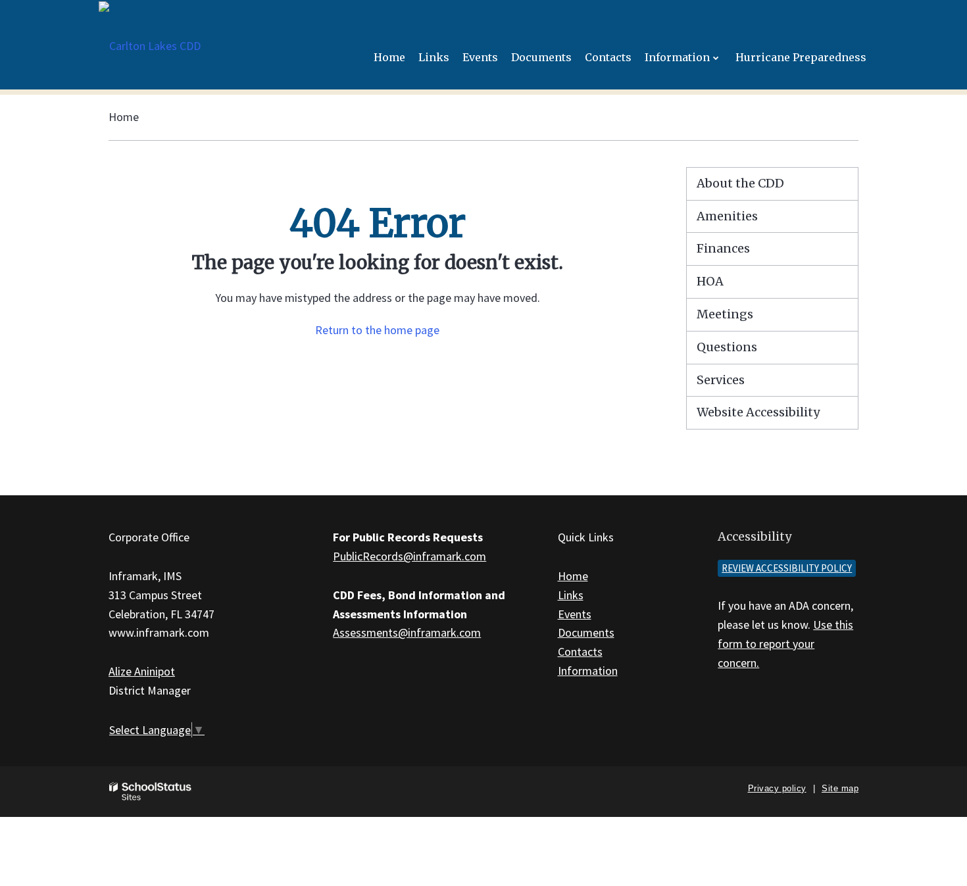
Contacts (580, 651)
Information (588, 670)
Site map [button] (840, 788)
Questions (727, 347)
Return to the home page (377, 329)
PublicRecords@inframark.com (409, 556)
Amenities (727, 216)
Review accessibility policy (787, 568)
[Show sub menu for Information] (716, 57)
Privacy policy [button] (777, 788)
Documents (586, 632)
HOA (710, 281)
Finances (723, 248)
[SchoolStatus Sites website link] (151, 791)
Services (721, 379)
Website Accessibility (758, 412)
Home (124, 116)
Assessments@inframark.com (407, 632)
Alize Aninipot (142, 671)
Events (574, 614)
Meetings (725, 314)
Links (570, 595)
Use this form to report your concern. (785, 643)
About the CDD (740, 183)
